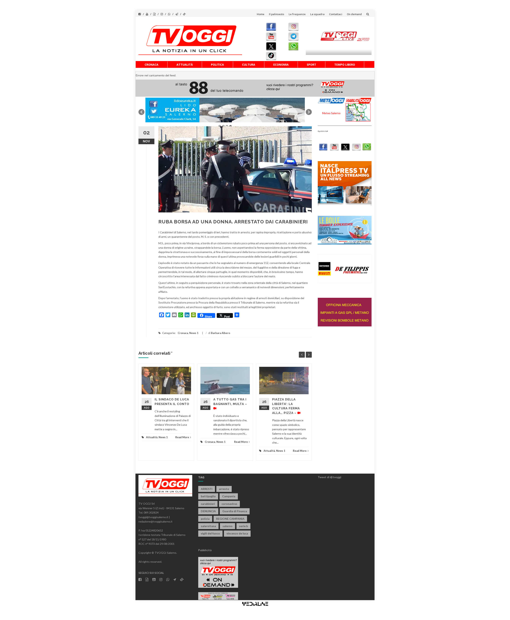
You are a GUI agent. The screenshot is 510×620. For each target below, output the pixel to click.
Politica (217, 64)
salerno (227, 526)
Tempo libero (344, 64)
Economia (281, 64)
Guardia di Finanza (234, 511)
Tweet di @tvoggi (329, 477)
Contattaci (335, 14)
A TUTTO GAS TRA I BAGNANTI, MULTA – (230, 402)
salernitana (208, 526)
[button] (141, 112)
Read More (182, 437)
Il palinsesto (276, 14)
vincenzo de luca (237, 533)
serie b (243, 526)
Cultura (248, 64)
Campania (228, 496)
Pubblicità (205, 550)
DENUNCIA (208, 511)
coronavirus (229, 503)
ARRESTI (206, 489)
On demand (354, 14)
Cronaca (151, 64)
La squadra (317, 14)
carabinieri (208, 503)
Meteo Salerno (331, 113)
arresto (224, 489)
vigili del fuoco (210, 533)
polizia (205, 518)
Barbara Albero (220, 333)
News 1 (193, 333)
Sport (311, 64)
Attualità (185, 64)
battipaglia (208, 496)
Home (260, 14)
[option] (225, 110)
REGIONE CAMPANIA (230, 518)
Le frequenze (297, 14)
